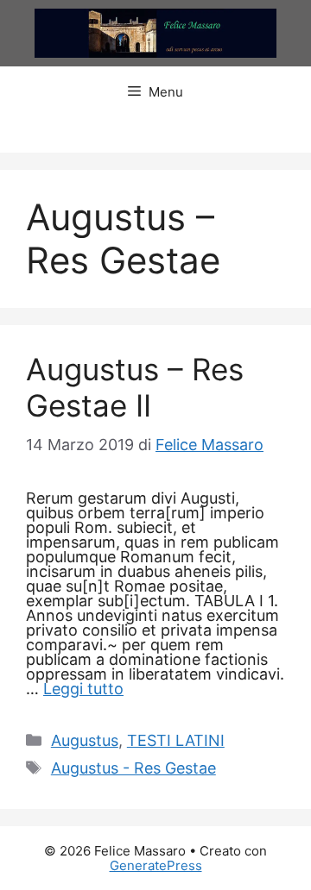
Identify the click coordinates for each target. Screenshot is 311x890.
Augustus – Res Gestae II (135, 387)
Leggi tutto (83, 689)
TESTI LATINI (176, 740)
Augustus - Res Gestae (133, 768)
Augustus (84, 740)
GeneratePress (156, 865)
